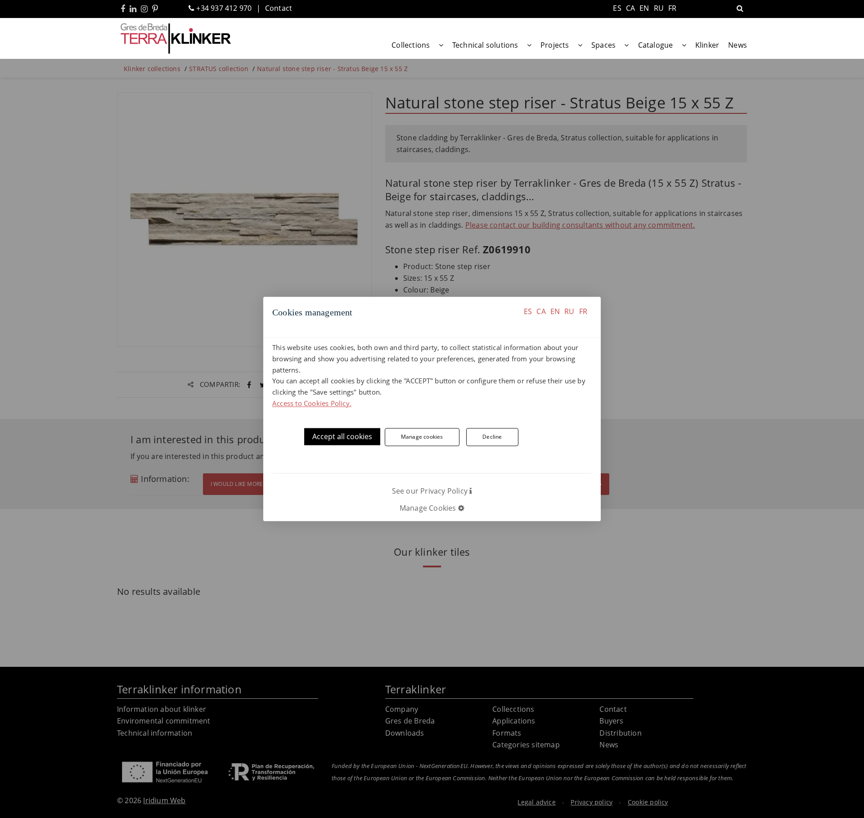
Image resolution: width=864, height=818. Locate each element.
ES (528, 311)
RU (569, 311)
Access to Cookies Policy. (311, 403)
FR (583, 311)
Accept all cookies (342, 436)
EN (555, 311)
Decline (492, 437)
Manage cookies (422, 437)
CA (540, 311)
